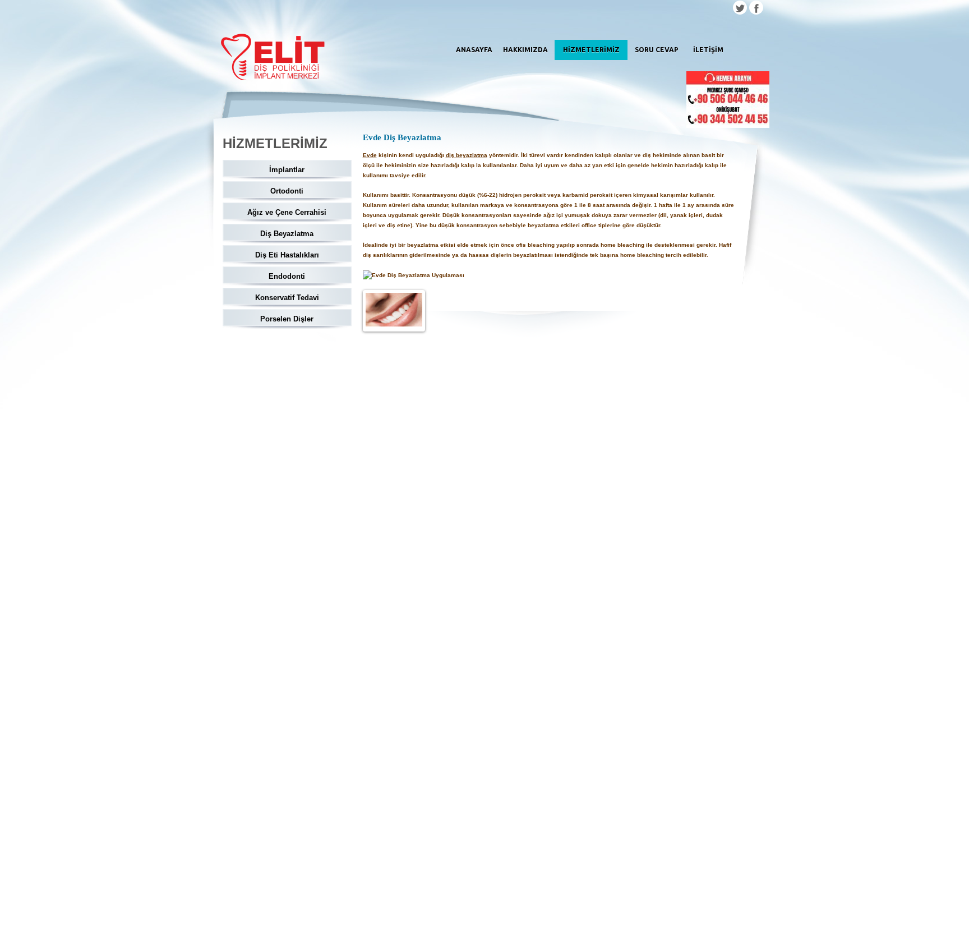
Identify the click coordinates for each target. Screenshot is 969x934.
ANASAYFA (474, 49)
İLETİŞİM (708, 49)
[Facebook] (756, 9)
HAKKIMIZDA (525, 49)
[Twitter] (740, 9)
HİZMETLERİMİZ (591, 49)
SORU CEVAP (657, 49)
